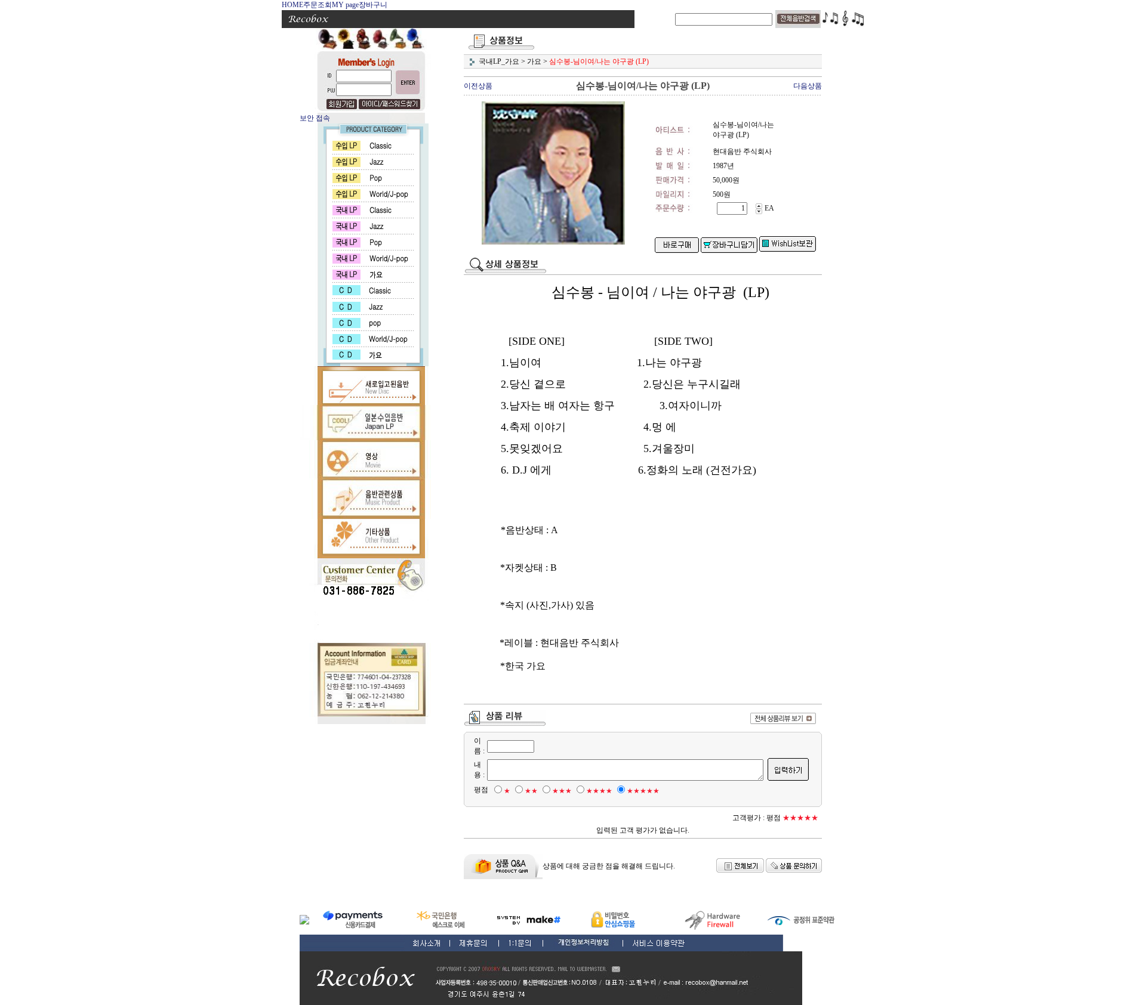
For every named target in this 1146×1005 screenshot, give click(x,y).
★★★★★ (643, 791)
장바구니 (373, 5)
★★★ (562, 791)
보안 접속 (315, 118)
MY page (345, 5)
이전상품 (478, 86)
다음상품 (807, 86)
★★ (531, 791)
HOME (292, 5)
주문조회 (317, 5)
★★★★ (599, 791)
